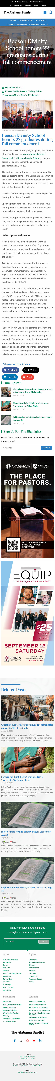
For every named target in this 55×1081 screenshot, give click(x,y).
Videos (31, 982)
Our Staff (6, 971)
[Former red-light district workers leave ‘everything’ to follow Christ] (6, 406)
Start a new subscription (37, 1002)
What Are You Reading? (11, 1013)
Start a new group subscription (39, 1010)
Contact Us (7, 962)
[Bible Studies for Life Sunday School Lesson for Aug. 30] (6, 420)
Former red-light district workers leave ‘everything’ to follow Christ (31, 404)
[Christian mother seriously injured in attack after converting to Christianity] (6, 392)
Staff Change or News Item (12, 1005)
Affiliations (7, 976)
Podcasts (32, 971)
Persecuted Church (35, 979)
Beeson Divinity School (28, 158)
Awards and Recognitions (12, 973)
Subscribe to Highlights (37, 1020)
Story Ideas (7, 1002)
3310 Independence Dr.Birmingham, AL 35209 (27, 1057)
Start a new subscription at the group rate (39, 1014)
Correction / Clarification (11, 1019)
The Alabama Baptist (19, 2)
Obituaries (32, 973)
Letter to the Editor (9, 1007)
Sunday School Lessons (37, 962)
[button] (50, 12)
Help (35, 1065)
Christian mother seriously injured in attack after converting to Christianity (33, 390)
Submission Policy (9, 1021)
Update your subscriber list (38, 1017)
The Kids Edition (25, 20)
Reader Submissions (10, 1010)
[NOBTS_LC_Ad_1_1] (27, 507)
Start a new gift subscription (38, 1007)
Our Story (6, 968)
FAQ (40, 1065)
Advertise (6, 982)
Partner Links (7, 979)
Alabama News (12, 95)
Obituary (6, 1016)
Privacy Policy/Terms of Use (22, 1065)
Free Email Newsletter (38, 24)
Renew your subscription (37, 1005)
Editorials (32, 965)
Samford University (30, 95)
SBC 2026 (13, 20)
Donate (5, 965)
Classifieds (22, 24)
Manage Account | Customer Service (38, 1023)
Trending (10, 24)
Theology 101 (33, 976)
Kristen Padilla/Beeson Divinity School (23, 91)
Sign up (46, 448)
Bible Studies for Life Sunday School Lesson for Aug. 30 (32, 418)
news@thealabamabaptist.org (27, 1072)
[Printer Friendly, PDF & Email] (9, 842)
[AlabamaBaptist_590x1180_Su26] (27, 613)
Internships (7, 985)
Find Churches (8, 987)
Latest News (40, 20)
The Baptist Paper (36, 2)
